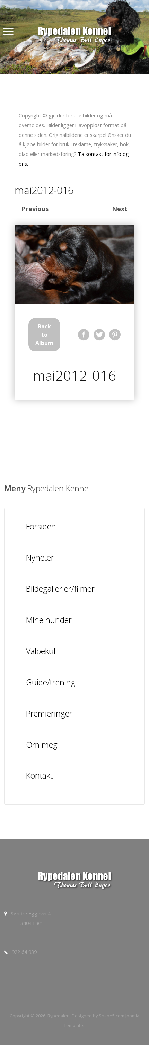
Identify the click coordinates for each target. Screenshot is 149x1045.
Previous (35, 208)
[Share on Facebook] (83, 334)
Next (120, 208)
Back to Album (44, 335)
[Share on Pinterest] (115, 334)
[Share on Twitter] (99, 334)
